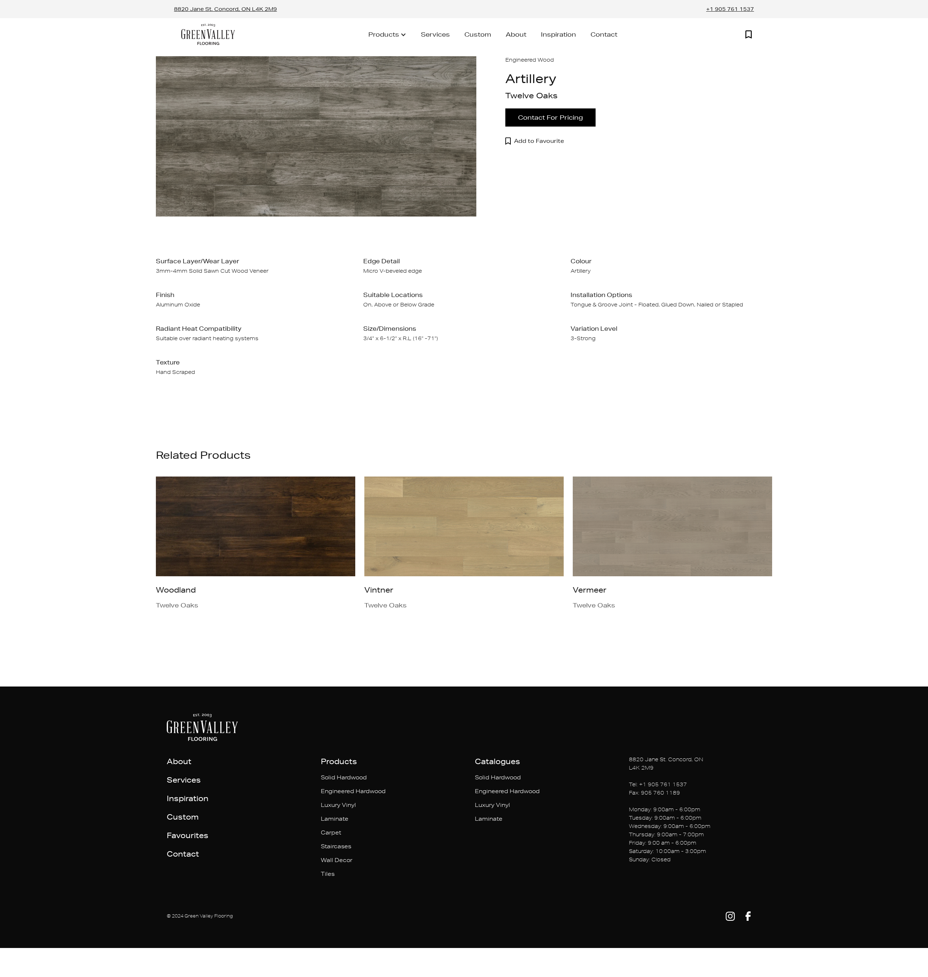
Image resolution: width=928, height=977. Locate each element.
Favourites (187, 835)
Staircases (336, 846)
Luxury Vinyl (338, 804)
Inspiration (558, 34)
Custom (477, 34)
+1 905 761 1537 (730, 9)
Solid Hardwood (344, 777)
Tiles (328, 873)
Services (435, 34)
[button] (387, 34)
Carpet (331, 832)
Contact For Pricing (550, 117)
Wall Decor (336, 860)
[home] (208, 34)
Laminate (334, 818)
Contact (604, 34)
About (516, 34)
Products (339, 761)
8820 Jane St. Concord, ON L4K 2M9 (225, 9)
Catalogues (497, 761)
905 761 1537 (667, 784)
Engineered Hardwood (353, 791)
